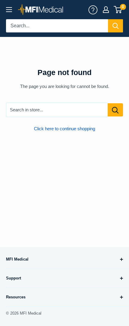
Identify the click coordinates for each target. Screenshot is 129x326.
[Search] (115, 25)
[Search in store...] (115, 109)
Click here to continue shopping (64, 128)
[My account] (93, 9)
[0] (118, 9)
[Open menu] (9, 9)
